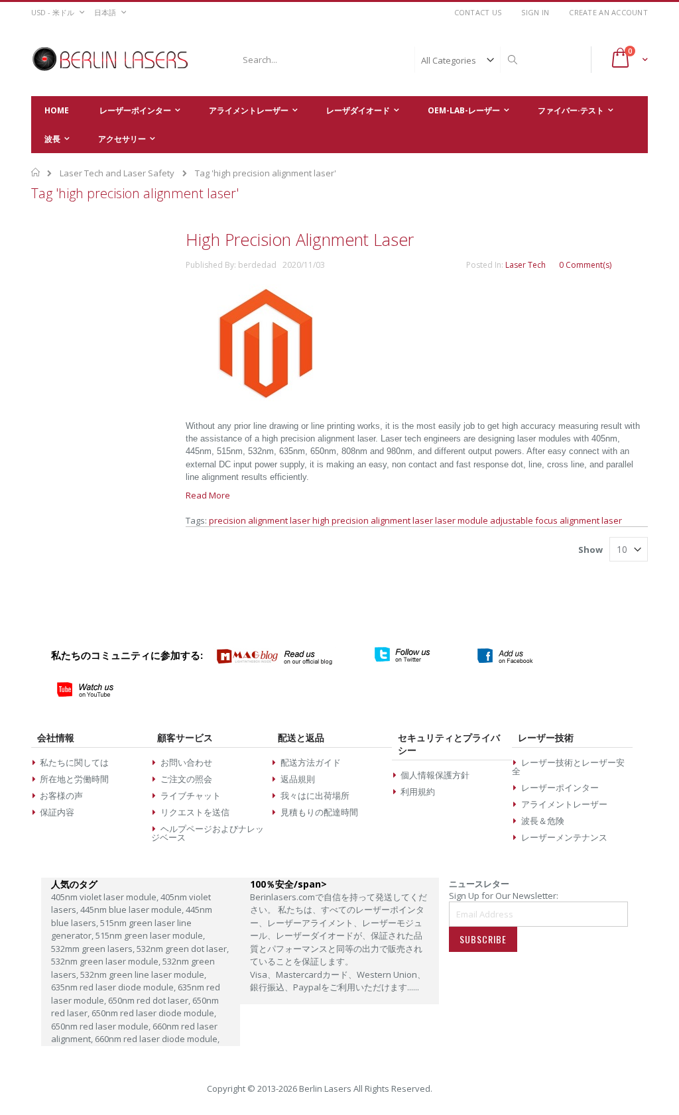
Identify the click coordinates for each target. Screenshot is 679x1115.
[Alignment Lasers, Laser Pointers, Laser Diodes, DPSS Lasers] (110, 59)
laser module (461, 520)
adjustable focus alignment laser (556, 520)
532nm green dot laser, (183, 949)
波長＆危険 (542, 821)
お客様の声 (61, 795)
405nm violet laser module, (105, 897)
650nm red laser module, (102, 1026)
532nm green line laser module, (143, 974)
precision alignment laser (259, 520)
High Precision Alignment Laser (300, 239)
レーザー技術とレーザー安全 (568, 766)
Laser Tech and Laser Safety (117, 173)
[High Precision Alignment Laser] (265, 400)
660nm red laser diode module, (157, 1039)
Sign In (535, 12)
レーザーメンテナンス (564, 837)
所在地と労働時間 (74, 779)
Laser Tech (525, 264)
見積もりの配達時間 (319, 812)
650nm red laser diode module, (154, 1013)
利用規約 (418, 791)
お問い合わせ (186, 762)
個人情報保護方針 (435, 775)
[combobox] (378, 59)
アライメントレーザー (564, 804)
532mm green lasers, (94, 949)
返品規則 (297, 779)
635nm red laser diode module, (114, 987)
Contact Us (478, 12)
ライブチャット (190, 795)
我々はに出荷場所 (314, 795)
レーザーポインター (560, 787)
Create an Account (608, 12)
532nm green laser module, (106, 961)
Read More (208, 495)
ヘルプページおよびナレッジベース (207, 833)
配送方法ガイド (310, 762)
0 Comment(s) (585, 264)
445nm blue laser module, (133, 909)
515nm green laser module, (150, 935)
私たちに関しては (74, 762)
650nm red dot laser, (150, 1000)
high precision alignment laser (372, 520)
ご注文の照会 (186, 779)
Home (36, 172)
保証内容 (57, 812)
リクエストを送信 (194, 812)
